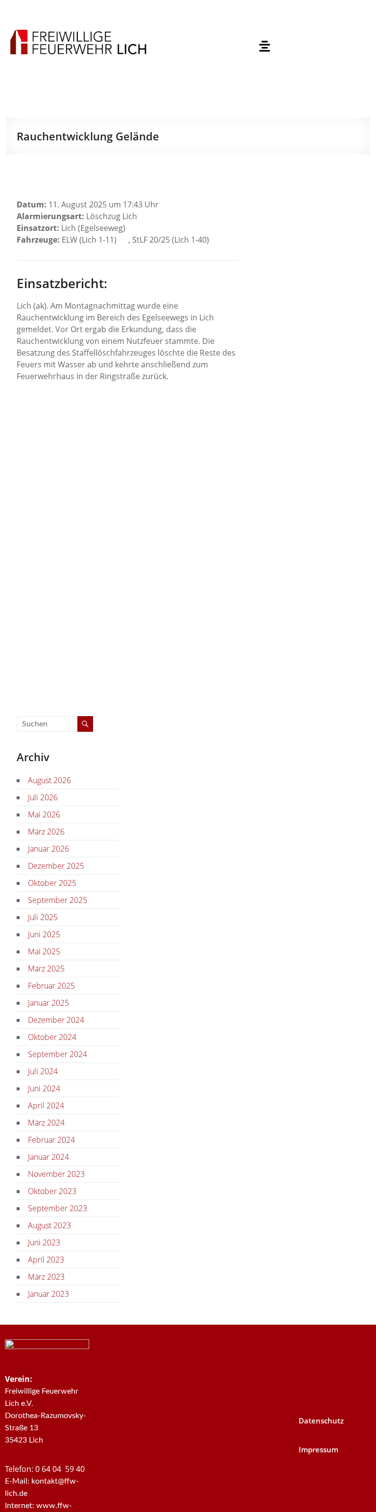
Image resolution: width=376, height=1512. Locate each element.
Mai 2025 (44, 951)
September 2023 (57, 1208)
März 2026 (46, 831)
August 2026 (49, 780)
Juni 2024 (44, 1088)
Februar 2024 (51, 1139)
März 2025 (46, 968)
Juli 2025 (43, 917)
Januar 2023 (48, 1293)
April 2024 (46, 1105)
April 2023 (46, 1259)
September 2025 (57, 900)
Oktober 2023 (52, 1191)
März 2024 (46, 1122)
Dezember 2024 (56, 1020)
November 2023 (56, 1174)
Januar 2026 (48, 848)
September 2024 (57, 1054)
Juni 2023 (44, 1242)
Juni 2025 (44, 934)
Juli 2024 (43, 1071)
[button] (264, 46)
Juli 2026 (43, 797)
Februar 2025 (51, 985)
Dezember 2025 (56, 865)
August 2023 (49, 1225)
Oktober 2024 (52, 1037)
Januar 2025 (48, 1002)
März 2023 (46, 1276)
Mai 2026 (44, 814)
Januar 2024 (48, 1156)
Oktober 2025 (52, 883)
